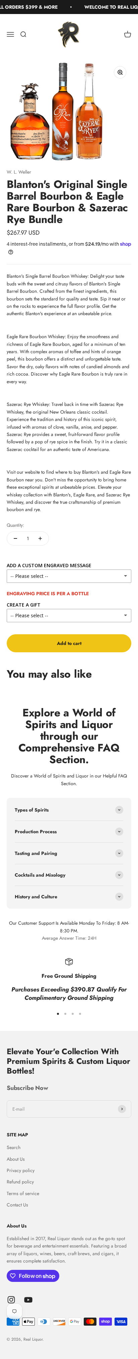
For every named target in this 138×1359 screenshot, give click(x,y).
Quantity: (15, 525)
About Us (16, 1159)
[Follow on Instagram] (11, 1299)
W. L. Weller (19, 172)
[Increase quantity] (40, 538)
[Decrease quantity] (15, 538)
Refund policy (20, 1181)
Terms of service (23, 1193)
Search (13, 1147)
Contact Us (17, 1204)
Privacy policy (20, 1170)
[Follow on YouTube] (28, 1299)
